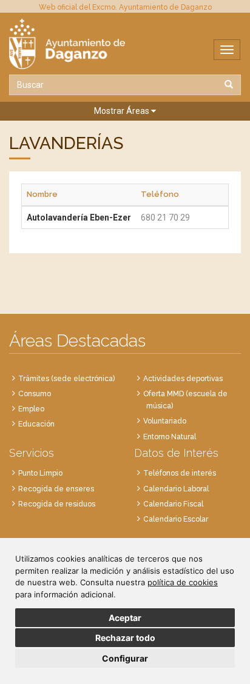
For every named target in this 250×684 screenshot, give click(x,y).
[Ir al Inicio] (125, 44)
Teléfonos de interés (179, 473)
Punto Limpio (40, 473)
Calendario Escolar (175, 519)
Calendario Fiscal (173, 504)
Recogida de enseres (56, 489)
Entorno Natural (169, 437)
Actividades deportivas (183, 378)
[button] (125, 111)
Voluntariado (164, 421)
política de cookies (182, 582)
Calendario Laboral (176, 489)
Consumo (34, 394)
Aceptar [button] (125, 618)
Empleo (31, 409)
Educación (36, 424)
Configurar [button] (125, 658)
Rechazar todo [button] (125, 638)
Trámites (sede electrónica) (66, 378)
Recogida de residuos (56, 504)
